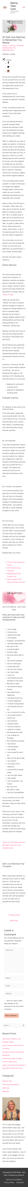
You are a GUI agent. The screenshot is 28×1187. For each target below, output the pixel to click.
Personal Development (10, 1084)
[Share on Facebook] (8, 63)
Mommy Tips (7, 1081)
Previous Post (14, 915)
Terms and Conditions (14, 1180)
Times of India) (7, 295)
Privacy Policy (9, 1182)
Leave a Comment (9, 45)
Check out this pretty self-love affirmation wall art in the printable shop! (13, 845)
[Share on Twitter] (8, 67)
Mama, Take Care (14, 5)
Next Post (14, 921)
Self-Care (5, 1088)
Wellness (5, 1091)
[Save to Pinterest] (8, 71)
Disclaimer (20, 1182)
